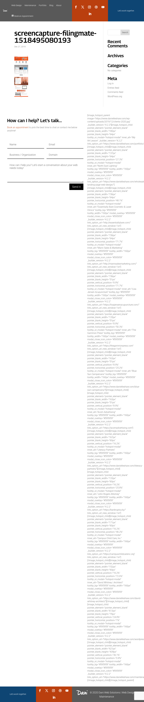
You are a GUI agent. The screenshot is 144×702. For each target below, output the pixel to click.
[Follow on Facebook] (76, 7)
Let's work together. (126, 11)
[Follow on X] (83, 7)
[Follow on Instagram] (89, 7)
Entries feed (113, 87)
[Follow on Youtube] (103, 7)
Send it (76, 186)
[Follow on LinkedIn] (90, 14)
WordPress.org (115, 96)
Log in (111, 83)
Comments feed (115, 92)
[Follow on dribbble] (96, 7)
